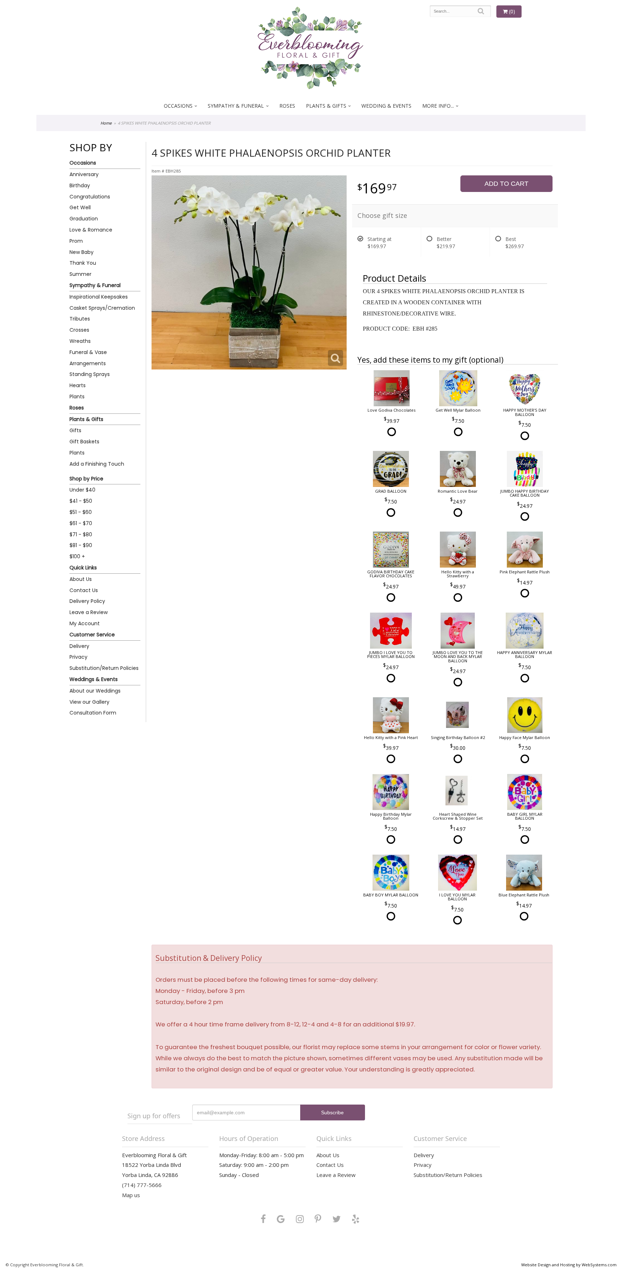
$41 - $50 (80, 501)
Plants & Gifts (326, 105)
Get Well (80, 207)
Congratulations (89, 196)
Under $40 (82, 489)
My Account (84, 623)
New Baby (81, 252)
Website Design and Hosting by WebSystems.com (569, 1264)
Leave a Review (88, 612)
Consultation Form (92, 712)
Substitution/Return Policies (104, 668)
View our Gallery (89, 702)
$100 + (77, 556)
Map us (131, 1195)
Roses (287, 105)
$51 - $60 (80, 512)
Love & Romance (90, 229)
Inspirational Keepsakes (98, 296)
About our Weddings (95, 690)
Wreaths (80, 341)
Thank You (82, 263)
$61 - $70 (80, 523)
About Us (80, 579)
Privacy (78, 657)
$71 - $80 (80, 534)
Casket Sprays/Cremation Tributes (102, 313)
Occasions (178, 105)
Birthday (79, 185)
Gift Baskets (84, 441)
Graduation (83, 218)
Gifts (75, 430)
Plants (77, 396)
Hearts (77, 385)
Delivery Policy (87, 601)
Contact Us (83, 590)
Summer (80, 274)
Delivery (79, 646)
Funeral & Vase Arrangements (88, 358)
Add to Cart (506, 183)
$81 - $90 (80, 545)
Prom (76, 241)
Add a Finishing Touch (96, 463)
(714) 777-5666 (142, 1184)
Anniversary (84, 174)
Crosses (79, 329)
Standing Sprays (89, 374)
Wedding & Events (386, 105)
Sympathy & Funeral (236, 105)
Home (106, 123)
